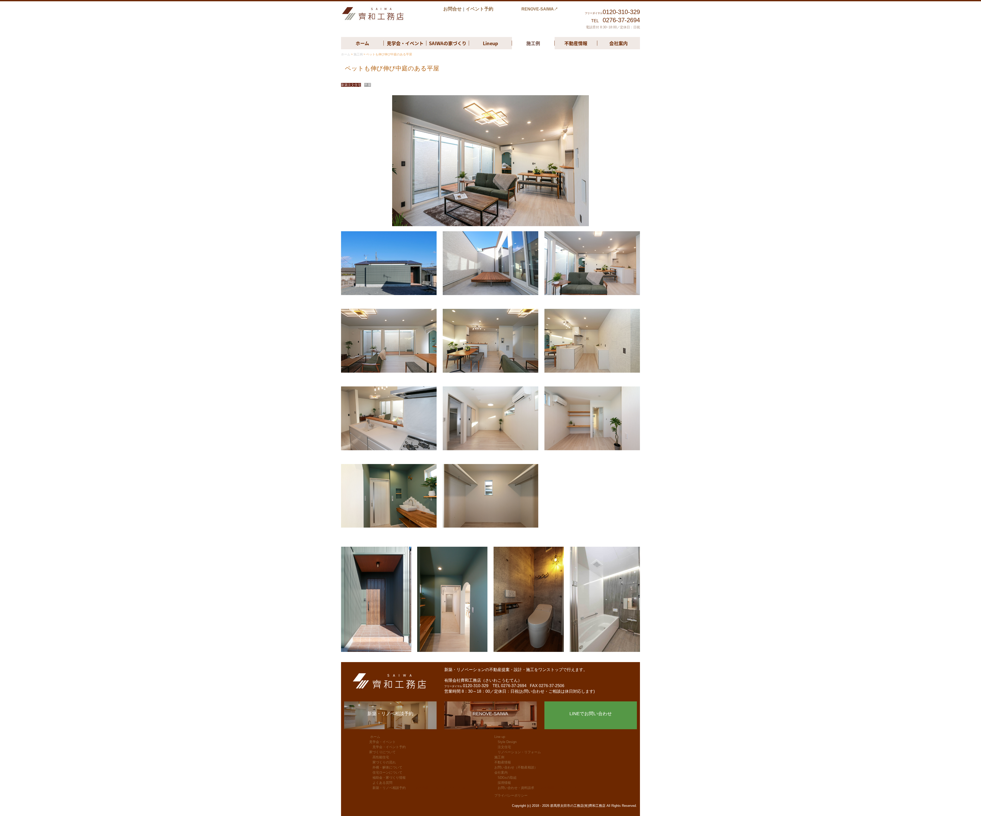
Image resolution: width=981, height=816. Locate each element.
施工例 (533, 43)
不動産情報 (575, 43)
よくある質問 (382, 783)
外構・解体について (387, 767)
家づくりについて (382, 752)
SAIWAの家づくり (447, 43)
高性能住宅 (380, 757)
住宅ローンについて (387, 772)
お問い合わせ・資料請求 (516, 788)
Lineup (490, 43)
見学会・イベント (405, 43)
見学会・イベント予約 (389, 747)
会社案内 (618, 43)
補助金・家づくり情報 (389, 778)
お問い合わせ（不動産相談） (516, 767)
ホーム (362, 43)
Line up (499, 737)
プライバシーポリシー (511, 795)
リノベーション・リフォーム (519, 752)
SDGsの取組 (507, 778)
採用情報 (504, 783)
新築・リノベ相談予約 (389, 788)
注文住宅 (504, 747)
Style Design (507, 742)
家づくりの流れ (384, 762)
